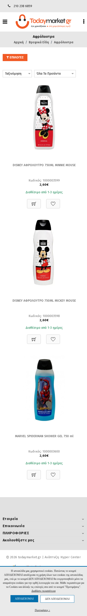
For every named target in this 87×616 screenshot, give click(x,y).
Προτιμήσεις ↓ (42, 610)
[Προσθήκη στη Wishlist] (53, 201)
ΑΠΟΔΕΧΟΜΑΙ (24, 598)
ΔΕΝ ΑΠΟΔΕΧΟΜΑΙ (57, 598)
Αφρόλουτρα (63, 42)
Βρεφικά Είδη (39, 42)
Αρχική (19, 42)
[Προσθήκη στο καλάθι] (34, 201)
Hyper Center (70, 557)
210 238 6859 (23, 6)
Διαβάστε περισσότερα (43, 590)
